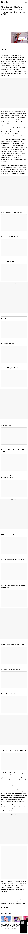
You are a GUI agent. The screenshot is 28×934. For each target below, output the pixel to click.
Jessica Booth (4, 49)
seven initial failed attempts (11, 149)
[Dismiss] (26, 921)
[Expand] (22, 921)
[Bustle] (4, 2)
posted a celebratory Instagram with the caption (14, 807)
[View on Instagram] (14, 862)
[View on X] (14, 223)
